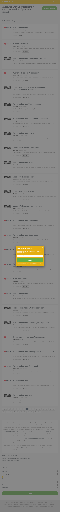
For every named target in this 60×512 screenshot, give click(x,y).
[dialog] (30, 256)
